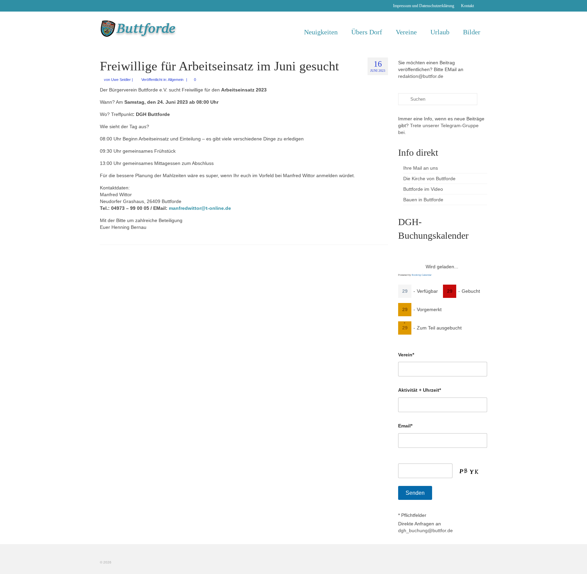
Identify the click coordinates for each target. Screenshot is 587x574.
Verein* (406, 354)
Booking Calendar (421, 275)
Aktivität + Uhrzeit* (419, 390)
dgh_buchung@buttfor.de (425, 530)
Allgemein (175, 80)
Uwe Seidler (121, 80)
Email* (405, 425)
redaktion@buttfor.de (420, 76)
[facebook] (482, 6)
